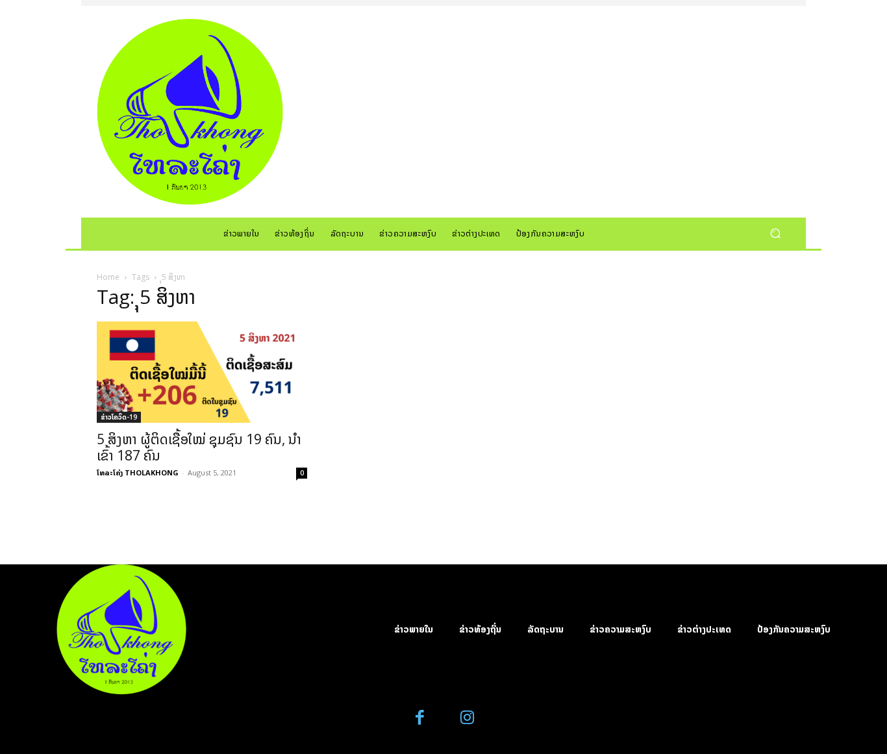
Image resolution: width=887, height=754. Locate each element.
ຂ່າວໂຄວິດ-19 (119, 416)
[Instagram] (467, 717)
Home (108, 277)
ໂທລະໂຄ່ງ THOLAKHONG (138, 472)
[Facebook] (420, 717)
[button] (775, 233)
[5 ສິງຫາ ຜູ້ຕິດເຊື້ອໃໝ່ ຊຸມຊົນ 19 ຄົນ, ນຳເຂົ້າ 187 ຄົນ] (202, 372)
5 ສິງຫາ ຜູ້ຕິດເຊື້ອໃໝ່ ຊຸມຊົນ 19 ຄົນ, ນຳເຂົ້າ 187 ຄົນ (199, 447)
